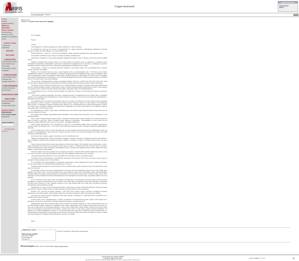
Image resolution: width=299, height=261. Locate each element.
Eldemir (257, 258)
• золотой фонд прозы (8, 77)
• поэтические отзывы (8, 68)
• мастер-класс (6, 90)
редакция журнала (7, 23)
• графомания (6, 103)
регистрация (284, 5)
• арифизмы (5, 47)
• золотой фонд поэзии (9, 61)
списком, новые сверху (61, 246)
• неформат (5, 70)
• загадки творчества (8, 81)
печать (296, 15)
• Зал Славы (5, 66)
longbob (50, 21)
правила (4, 21)
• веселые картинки (7, 101)
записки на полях (7, 34)
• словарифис (5, 45)
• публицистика (6, 79)
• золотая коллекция (8, 88)
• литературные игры (8, 105)
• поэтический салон (8, 64)
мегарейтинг (5, 117)
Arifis (112, 258)
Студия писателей (37, 14)
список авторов (6, 32)
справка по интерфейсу (9, 37)
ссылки (3, 39)
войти (281, 7)
